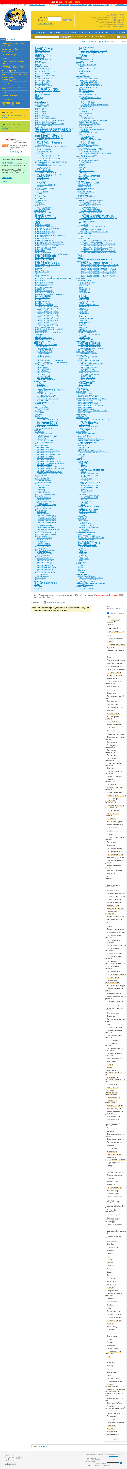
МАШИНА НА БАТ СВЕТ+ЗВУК (88, 506)
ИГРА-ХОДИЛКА (41, 237)
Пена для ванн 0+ (87, 101)
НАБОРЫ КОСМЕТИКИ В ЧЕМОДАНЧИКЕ (53, 362)
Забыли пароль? (11, 39)
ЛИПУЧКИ (82, 167)
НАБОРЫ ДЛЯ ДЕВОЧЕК (44, 79)
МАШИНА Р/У (82, 517)
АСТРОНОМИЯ (42, 386)
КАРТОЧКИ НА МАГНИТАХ (44, 259)
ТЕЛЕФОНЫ (39, 202)
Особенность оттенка (115, 1142)
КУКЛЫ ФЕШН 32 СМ (44, 428)
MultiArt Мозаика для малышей (46, 533)
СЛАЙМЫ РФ (82, 416)
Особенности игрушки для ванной (114, 941)
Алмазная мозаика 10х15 (47, 515)
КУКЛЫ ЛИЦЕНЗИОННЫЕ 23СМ (89, 343)
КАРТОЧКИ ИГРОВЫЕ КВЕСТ (45, 256)
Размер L (82, 548)
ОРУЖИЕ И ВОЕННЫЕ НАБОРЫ (46, 89)
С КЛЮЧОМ (83, 315)
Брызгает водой (113, 1333)
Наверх (44, 1446)
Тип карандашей (113, 905)
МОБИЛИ (40, 153)
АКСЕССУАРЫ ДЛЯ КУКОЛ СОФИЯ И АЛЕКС (94, 419)
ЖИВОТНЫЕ (39, 58)
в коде (88, 36)
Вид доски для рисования (111, 1044)
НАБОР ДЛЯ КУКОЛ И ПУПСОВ (90, 230)
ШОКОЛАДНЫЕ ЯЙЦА (85, 585)
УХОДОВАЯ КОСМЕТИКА (44, 364)
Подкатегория (112, 1416)
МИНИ (83, 465)
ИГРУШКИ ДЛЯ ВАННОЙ (86, 192)
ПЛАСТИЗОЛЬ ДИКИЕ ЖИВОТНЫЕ (90, 402)
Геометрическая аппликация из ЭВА (50, 473)
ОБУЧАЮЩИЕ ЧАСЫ (42, 298)
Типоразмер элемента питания (114, 1135)
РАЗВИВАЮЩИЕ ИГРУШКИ (87, 68)
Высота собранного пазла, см (113, 772)
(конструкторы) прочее (87, 282)
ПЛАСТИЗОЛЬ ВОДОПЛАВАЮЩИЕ (90, 400)
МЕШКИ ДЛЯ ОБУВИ (85, 186)
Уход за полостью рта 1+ (88, 113)
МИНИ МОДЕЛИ (85, 494)
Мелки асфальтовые (44, 508)
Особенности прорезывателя (111, 751)
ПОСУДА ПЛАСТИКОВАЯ (86, 576)
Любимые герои (113, 1194)
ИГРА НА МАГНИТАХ (42, 230)
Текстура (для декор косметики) (113, 1211)
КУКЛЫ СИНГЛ (84, 425)
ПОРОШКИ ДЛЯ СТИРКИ (89, 82)
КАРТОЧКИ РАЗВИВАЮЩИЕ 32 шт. (47, 263)
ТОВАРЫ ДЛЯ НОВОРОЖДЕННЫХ (90, 148)
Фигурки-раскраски (43, 555)
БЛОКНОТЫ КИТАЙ (84, 185)
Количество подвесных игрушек (115, 838)
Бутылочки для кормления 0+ (91, 152)
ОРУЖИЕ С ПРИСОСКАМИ (87, 397)
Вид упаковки (112, 1432)
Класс (109, 1339)
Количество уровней (114, 953)
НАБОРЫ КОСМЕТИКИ (87, 381)
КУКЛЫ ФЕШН (40, 426)
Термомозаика (42, 531)
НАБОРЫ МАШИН (84, 444)
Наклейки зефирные (44, 545)
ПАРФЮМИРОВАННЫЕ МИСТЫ (92, 52)
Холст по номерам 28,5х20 (46, 567)
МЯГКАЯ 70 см (40, 113)
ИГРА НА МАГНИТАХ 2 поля (45, 232)
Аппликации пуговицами (45, 459)
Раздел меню (112, 1151)
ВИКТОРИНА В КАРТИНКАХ (45, 216)
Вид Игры (110, 1244)
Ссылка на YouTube (114, 1403)
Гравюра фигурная (43, 493)
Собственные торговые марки (98, 42)
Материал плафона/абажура (113, 788)
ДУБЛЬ (37, 223)
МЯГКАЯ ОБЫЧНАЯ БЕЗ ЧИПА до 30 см (49, 120)
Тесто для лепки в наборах (46, 505)
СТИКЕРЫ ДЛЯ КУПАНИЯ (87, 197)
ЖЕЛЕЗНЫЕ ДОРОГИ (43, 56)
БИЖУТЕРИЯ (82, 359)
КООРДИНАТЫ (119, 32)
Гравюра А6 (41, 491)
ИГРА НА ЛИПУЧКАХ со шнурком (47, 228)
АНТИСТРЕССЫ (85, 162)
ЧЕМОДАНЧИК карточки (43, 338)
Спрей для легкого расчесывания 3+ (93, 129)
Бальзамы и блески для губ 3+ (89, 124)
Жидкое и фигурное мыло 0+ (91, 98)
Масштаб (110, 1024)
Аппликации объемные (45, 456)
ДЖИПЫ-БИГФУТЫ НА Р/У (87, 433)
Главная (83, 42)
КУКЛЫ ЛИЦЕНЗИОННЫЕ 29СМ (89, 346)
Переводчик (111, 1278)
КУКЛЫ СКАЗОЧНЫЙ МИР (88, 426)
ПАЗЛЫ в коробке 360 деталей (48, 319)
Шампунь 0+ (85, 92)
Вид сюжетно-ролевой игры (114, 697)
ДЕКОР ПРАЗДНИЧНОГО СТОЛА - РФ (91, 538)
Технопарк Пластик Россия (88, 527)
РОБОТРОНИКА (42, 400)
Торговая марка (113, 1435)
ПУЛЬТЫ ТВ (41, 183)
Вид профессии (113, 701)
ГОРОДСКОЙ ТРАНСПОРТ (90, 473)
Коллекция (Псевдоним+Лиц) (112, 1201)
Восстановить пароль (45, 24)
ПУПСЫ (80, 258)
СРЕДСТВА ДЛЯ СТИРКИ (88, 80)
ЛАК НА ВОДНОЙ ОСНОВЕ (90, 374)
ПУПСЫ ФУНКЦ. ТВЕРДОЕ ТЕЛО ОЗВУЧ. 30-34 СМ (98, 273)
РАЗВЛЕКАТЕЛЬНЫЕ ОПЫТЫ (47, 399)
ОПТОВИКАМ (70, 32)
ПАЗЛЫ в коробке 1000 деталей (48, 306)
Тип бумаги (111, 1305)
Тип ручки (110, 710)
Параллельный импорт (115, 651)
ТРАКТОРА (81, 454)
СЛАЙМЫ (38, 411)
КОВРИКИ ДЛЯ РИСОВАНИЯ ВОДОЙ (48, 136)
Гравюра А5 (41, 489)
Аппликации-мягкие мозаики (47, 466)
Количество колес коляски (113, 867)
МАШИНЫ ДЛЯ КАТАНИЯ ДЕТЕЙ (14, 74)
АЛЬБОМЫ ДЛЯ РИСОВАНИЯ (88, 183)
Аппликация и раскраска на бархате (49, 472)
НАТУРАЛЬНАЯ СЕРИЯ (43, 125)
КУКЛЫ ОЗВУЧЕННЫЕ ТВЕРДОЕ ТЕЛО (93, 242)
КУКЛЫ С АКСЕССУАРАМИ (88, 423)
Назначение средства (115, 1225)
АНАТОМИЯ (41, 385)
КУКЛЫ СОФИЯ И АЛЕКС (86, 421)
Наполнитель (112, 818)
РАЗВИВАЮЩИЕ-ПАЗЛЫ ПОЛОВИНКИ (49, 329)
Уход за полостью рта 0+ (88, 94)
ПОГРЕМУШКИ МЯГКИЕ (45, 157)
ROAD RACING (84, 284)
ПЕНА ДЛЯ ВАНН (44, 369)
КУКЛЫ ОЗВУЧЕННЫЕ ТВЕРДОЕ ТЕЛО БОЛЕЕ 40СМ (99, 252)
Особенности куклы (114, 1187)
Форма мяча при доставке (112, 814)
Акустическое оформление (111, 1101)
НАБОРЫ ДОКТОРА (42, 80)
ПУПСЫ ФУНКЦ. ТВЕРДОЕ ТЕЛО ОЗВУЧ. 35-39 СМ (98, 275)
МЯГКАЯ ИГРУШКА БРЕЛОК (45, 117)
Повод (109, 1166)
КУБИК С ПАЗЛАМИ (42, 272)
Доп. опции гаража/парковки (113, 957)
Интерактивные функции (116, 932)
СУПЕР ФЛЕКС (83, 178)
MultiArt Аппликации (42, 446)
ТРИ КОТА (82, 223)
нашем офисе (113, 1456)
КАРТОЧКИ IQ (40, 251)
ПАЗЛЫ (38, 299)
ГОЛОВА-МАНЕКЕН (84, 233)
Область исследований (116, 669)
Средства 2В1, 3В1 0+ (88, 103)
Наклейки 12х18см (43, 539)
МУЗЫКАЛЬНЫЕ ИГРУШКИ (45, 72)
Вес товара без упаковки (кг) (115, 1232)
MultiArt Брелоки (41, 475)
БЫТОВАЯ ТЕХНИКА (42, 51)
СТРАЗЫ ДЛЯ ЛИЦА (45, 350)
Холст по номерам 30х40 (45, 569)
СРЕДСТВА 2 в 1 (42, 371)
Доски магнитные (85, 72)
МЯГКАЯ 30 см (40, 108)
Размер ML (83, 552)
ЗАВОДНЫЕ (41, 132)
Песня (109, 1260)
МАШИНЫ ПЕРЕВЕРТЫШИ (45, 70)
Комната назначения (114, 792)
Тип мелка (111, 845)
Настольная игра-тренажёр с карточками (49, 294)
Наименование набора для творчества (114, 806)
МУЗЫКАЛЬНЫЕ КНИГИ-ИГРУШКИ (49, 174)
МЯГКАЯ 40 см (40, 110)
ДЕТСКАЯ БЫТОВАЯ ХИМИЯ (88, 79)
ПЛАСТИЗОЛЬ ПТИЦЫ (86, 409)
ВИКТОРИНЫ (41, 190)
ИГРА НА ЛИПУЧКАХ (42, 225)
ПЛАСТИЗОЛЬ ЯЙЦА (85, 413)
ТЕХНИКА (82, 326)
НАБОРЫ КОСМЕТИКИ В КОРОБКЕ (50, 360)
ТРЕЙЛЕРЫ (82, 456)
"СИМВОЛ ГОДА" (41, 106)
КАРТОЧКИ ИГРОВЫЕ (43, 252)
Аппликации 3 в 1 (43, 447)
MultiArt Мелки (40, 506)
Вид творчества (113, 810)
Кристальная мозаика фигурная (49, 529)
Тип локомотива (113, 1013)
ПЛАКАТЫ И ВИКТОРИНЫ (44, 188)
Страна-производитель (115, 1422)
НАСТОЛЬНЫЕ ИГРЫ (43, 87)
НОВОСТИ (85, 32)
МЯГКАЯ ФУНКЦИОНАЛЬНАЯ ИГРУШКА (49, 124)
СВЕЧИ (80, 560)
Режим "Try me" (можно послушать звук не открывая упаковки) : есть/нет (115, 1392)
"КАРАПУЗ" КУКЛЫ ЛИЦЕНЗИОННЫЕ (91, 200)
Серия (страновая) (114, 1348)
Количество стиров (114, 1228)
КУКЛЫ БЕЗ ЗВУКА (86, 239)
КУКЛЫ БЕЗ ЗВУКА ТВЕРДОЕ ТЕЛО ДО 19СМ (96, 240)
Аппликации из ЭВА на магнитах (48, 454)
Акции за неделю (16, 152)
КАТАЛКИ (81, 66)
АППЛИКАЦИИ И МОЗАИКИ (47, 433)
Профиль (110, 1342)
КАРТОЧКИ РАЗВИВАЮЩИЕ (45, 261)
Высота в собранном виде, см (114, 1036)
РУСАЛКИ (81, 571)
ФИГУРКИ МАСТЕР (86, 339)
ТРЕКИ (37, 99)
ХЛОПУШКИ (82, 562)
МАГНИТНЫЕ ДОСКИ (43, 68)
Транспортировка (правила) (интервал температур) (113, 1220)
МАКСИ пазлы (40, 280)
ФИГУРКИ (38, 101)
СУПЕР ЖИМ (82, 159)
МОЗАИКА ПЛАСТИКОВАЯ (44, 292)
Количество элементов (115, 825)
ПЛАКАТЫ (40, 193)
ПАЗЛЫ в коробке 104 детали (47, 308)
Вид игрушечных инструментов (112, 967)
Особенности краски (114, 851)
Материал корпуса (114, 713)
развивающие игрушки (101, 5)
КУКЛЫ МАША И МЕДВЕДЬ (87, 353)
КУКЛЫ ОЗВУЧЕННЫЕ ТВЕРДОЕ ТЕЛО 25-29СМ (98, 246)
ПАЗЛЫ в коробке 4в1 (43, 303)
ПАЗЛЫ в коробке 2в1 (43, 301)
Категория (111, 1419)
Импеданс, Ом (112, 1087)
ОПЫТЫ (38, 383)
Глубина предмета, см (115, 1172)
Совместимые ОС (113, 722)
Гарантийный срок (113, 1097)
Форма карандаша (114, 902)
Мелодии (110, 834)
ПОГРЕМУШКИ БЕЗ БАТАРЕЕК (48, 155)
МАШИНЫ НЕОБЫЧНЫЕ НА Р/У (89, 440)
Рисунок (110, 926)
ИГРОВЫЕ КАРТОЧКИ (43, 249)
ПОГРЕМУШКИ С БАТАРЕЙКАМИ (48, 159)
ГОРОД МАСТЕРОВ (84, 280)
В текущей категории (116, 613)
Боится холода (112, 1327)
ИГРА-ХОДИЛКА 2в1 (42, 239)
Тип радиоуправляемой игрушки (115, 738)
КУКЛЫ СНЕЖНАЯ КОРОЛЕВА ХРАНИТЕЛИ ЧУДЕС (97, 216)
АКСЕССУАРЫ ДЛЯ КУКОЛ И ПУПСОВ (91, 226)
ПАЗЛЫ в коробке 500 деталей (48, 320)
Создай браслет (42, 574)
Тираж (109, 1269)
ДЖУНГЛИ (82, 296)
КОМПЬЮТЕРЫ (42, 192)
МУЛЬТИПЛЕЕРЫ (43, 178)
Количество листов (114, 1320)
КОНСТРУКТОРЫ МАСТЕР (87, 331)
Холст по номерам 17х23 (45, 564)
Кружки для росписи (44, 552)
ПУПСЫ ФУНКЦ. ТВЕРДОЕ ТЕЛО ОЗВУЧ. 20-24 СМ (98, 270)
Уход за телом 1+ (85, 115)
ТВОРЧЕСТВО (42, 439)
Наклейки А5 (41, 541)
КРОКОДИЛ (39, 268)
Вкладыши (83, 70)
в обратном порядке (86, 595)
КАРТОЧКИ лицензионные (44, 258)
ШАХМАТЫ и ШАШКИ (42, 341)
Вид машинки (112, 742)
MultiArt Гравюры (41, 484)
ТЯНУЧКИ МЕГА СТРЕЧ (87, 179)
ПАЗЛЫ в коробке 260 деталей (48, 313)
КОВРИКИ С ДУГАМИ (44, 152)
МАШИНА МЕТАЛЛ (84, 461)
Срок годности (112, 1148)
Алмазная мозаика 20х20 (47, 517)
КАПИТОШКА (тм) (84, 193)
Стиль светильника (114, 776)
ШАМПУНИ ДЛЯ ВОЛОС (46, 379)
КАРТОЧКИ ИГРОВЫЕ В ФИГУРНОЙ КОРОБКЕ (51, 254)
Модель (110, 1068)
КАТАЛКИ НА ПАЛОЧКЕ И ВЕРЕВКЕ (49, 143)
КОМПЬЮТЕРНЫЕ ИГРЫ (88, 332)
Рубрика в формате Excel (56, 602)
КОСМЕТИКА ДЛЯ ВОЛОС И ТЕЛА (91, 364)
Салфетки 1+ (83, 108)
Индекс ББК (111, 1284)
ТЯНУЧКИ (82, 174)
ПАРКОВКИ (39, 92)
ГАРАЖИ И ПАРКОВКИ (87, 522)
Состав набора (112, 1040)
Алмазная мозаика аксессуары (49, 524)
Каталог (2, 39)
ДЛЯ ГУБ (40, 355)
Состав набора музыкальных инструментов (111, 800)
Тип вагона (111, 1016)
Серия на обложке (114, 1311)
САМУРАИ (82, 317)
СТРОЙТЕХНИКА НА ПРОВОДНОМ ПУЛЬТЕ (93, 453)
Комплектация (112, 1247)
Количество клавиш (114, 725)
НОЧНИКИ (40, 179)
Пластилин (41, 548)
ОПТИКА (40, 392)
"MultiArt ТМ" (39, 432)
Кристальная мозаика (44, 526)
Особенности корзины (115, 854)
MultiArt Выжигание (42, 479)
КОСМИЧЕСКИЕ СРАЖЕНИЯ (89, 334)
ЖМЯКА (82, 165)
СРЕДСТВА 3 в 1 (42, 374)
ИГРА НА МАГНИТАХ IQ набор (46, 233)
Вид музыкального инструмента (113, 683)
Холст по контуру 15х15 (45, 560)
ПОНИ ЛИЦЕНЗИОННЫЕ (86, 350)
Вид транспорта (113, 755)
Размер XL (83, 555)
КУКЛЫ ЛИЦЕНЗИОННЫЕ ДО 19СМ (90, 348)
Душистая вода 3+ (85, 125)
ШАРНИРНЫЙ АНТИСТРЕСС (89, 176)
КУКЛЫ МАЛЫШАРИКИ (87, 206)
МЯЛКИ (81, 169)
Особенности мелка (114, 848)
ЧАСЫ (37, 206)
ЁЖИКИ (82, 164)
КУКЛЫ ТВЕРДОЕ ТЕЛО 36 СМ (47, 425)
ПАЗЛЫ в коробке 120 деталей (48, 310)
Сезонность (111, 1425)
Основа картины (113, 890)
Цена (109, 616)
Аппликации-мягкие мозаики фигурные (50, 468)
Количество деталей (115, 638)
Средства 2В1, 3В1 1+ (88, 119)
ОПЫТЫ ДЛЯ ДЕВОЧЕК (45, 393)
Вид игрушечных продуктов (112, 949)
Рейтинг (110, 625)
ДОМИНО (38, 221)
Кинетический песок (44, 498)
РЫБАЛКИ (39, 98)
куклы (90, 5)
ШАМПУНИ (85, 56)
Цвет (109, 1375)
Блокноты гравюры (43, 486)
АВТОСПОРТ (83, 286)
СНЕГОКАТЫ (7, 99)
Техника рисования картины (113, 878)
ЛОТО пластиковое (42, 275)
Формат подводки (113, 1005)
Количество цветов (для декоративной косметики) (115, 1206)
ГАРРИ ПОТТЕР (84, 292)
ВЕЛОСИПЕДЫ (8, 83)
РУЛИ (37, 96)
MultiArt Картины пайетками (45, 494)
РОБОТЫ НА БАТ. (84, 447)
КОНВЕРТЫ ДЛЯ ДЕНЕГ (86, 539)
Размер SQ (83, 553)
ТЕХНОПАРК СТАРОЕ (85, 529)
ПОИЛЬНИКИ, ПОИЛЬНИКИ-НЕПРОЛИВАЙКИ (95, 153)
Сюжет (109, 882)
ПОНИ (80, 254)
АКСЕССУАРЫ (42, 346)
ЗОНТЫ (38, 61)
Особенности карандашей (111, 912)
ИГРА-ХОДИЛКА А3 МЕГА (44, 240)
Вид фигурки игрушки (115, 690)
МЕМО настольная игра (43, 287)
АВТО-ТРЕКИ (83, 520)
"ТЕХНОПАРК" (84, 531)
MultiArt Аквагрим (41, 444)
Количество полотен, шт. (116, 896)
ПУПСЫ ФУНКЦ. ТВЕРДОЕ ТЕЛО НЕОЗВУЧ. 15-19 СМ (100, 265)
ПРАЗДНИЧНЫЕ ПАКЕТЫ (87, 545)
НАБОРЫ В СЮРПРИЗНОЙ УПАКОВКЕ (50, 390)
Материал (110, 1428)
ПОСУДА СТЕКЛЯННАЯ (87, 579)
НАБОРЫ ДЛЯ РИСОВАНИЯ (47, 437)
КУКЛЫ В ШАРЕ (42, 418)
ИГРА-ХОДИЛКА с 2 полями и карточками (49, 244)
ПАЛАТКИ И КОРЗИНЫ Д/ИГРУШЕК (47, 91)
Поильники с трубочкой (89, 155)
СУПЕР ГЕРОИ (84, 338)
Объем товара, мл (114, 1155)
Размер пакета (112, 654)
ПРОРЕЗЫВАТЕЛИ (43, 160)
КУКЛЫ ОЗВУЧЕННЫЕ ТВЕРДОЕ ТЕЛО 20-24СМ (98, 244)
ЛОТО (37, 273)
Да (121, 628)
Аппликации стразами (44, 465)
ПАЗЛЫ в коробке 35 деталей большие (50, 317)
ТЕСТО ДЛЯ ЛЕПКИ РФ (45, 440)
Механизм (111, 1363)
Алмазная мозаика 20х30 (47, 519)
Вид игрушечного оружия (116, 974)
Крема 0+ (84, 99)
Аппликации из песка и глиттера (48, 451)
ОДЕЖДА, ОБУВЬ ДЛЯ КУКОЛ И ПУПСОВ (93, 232)
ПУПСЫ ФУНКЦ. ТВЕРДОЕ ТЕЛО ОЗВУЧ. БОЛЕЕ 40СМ (100, 277)
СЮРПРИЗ (81, 573)
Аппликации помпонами (45, 458)
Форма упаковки (113, 1120)
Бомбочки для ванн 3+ (88, 136)
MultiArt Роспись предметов (45, 550)
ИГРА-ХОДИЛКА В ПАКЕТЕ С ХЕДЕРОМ (49, 242)
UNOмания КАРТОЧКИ (43, 212)
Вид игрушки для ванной (116, 945)
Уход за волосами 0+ (86, 91)
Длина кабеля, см (113, 731)
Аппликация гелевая (44, 470)
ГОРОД (81, 294)
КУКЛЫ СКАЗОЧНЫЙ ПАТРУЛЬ (90, 212)
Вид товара (111, 1241)
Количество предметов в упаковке (115, 998)
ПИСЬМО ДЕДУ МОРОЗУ (86, 541)
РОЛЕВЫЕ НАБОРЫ (42, 94)
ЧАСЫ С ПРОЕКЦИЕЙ (45, 209)
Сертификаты (7, 178)
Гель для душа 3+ (87, 138)
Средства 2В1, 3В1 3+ (88, 143)
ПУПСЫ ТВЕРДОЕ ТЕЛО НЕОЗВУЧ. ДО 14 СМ (97, 263)
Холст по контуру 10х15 (45, 559)
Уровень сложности (114, 871)
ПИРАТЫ (82, 308)
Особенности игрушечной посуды (112, 981)
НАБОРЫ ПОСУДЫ (42, 84)
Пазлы (81, 73)
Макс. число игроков (115, 663)
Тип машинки (112, 679)
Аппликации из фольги (45, 453)
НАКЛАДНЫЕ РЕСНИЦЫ (89, 367)
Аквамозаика (41, 512)
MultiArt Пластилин (42, 546)
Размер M (82, 550)
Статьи (4, 181)
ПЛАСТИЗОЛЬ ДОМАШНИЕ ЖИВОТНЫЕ (92, 406)
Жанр (109, 1308)
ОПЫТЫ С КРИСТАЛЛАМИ (46, 395)
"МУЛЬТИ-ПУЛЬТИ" (42, 105)
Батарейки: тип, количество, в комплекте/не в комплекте (115, 1408)
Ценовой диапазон (114, 1378)
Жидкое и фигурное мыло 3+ (91, 139)
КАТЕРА (38, 65)
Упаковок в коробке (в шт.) (114, 1399)
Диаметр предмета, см (115, 929)
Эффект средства (114, 1215)
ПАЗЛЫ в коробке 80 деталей (47, 326)
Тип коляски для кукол (115, 858)
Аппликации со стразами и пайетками (50, 463)
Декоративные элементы (116, 795)
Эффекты (110, 1131)
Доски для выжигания (44, 482)
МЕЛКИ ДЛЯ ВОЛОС (88, 366)
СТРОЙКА (82, 324)
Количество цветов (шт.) (116, 917)
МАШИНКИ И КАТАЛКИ (43, 139)
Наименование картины (116, 893)
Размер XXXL (84, 559)
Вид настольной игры (115, 666)
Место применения (114, 994)
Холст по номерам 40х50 (45, 571)
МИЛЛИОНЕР (40, 289)
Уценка (4, 58)
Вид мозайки (112, 828)
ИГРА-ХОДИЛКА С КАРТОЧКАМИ (46, 246)
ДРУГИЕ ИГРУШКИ (42, 54)
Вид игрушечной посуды (116, 986)
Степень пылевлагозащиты (112, 780)
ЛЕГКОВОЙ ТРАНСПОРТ (89, 475)
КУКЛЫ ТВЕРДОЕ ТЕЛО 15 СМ (47, 419)
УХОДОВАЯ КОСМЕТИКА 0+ (88, 87)
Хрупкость (111, 1178)
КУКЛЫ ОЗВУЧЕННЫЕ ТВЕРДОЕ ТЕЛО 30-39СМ (98, 249)
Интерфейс (111, 728)
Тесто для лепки (42, 503)
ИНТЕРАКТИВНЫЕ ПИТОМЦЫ (46, 583)
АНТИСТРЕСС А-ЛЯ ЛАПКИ (89, 160)
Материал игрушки (114, 1191)
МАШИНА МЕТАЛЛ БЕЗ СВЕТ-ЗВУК (91, 470)
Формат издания (113, 1302)
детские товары (121, 5)
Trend (109, 657)
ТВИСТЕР (38, 334)
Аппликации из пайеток (45, 449)
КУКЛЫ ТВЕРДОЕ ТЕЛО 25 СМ (47, 421)
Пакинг (109, 1253)
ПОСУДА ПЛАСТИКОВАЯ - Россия (91, 578)
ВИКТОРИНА (39, 214)
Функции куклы (112, 1181)
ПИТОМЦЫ (81, 567)
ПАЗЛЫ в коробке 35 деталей (47, 315)
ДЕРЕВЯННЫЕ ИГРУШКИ (87, 65)
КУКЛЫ (37, 416)
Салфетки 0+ (83, 89)
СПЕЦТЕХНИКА (84, 322)
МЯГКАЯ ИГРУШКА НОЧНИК (45, 119)
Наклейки (110, 1266)
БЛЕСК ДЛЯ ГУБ (85, 362)
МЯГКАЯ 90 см (40, 115)
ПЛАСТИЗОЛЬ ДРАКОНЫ (86, 407)
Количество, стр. (113, 1413)
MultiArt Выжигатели (44, 480)
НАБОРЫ (40, 359)
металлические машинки (78, 5)
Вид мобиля (111, 842)
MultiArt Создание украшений (45, 573)
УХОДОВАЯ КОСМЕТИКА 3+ (88, 122)
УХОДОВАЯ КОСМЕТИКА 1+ (88, 106)
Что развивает (112, 1291)
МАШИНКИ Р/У (42, 145)
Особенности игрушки (115, 971)
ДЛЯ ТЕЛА (40, 366)
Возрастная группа (114, 899)
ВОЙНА (83, 472)
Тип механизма (112, 1336)
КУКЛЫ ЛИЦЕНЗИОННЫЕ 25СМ (89, 345)
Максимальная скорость (116, 734)
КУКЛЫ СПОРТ (84, 430)
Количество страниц (114, 1317)
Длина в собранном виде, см (113, 1031)
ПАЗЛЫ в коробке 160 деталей (48, 312)
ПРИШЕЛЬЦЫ (84, 313)
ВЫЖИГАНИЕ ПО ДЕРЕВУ (46, 435)
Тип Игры (110, 1250)
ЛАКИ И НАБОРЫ (85, 372)
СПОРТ (4, 92)
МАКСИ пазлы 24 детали (44, 282)
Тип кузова (111, 1345)
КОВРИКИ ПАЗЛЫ (41, 66)
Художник (110, 648)
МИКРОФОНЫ (42, 164)
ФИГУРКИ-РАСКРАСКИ (45, 442)
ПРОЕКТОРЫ (41, 181)
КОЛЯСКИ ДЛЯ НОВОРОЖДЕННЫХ (9, 79)
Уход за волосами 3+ (86, 127)
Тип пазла (110, 768)
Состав (109, 1275)
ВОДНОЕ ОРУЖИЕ (42, 52)
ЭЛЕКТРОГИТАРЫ (43, 167)
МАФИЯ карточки (41, 286)
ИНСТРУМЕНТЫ (41, 63)
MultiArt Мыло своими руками (45, 534)
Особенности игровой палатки (114, 990)
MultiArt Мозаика (41, 510)
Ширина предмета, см (115, 1163)
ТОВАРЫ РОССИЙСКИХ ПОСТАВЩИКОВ (11, 104)
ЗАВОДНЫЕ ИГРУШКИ (43, 59)
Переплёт (110, 1299)
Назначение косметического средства (115, 1158)
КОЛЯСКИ (82, 228)
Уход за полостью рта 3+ (88, 132)
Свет (109, 1360)
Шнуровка (82, 75)
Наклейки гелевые (43, 543)
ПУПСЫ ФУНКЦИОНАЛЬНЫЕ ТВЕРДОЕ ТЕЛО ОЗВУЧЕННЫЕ (101, 268)
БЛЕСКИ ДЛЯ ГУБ (44, 357)
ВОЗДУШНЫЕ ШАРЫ (85, 534)
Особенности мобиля (115, 831)
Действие (110, 1128)
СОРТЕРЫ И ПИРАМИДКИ (46, 185)
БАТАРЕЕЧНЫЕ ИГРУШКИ (44, 49)
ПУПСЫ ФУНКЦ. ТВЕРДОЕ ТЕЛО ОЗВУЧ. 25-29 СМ (98, 272)
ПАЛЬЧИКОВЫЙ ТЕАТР (86, 195)
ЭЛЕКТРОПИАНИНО (44, 169)
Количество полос (114, 1084)
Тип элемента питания (115, 1139)
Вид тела (110, 1330)
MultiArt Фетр (39, 579)
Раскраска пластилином (45, 501)
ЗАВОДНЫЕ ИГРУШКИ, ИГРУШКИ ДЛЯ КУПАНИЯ (53, 131)
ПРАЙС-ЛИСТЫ (101, 32)
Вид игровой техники (115, 1002)
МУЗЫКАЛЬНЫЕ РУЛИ (45, 176)
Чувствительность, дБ (115, 1058)
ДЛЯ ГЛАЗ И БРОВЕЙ (44, 352)
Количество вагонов (114, 1027)
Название (110, 1287)
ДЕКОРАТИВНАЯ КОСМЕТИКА (46, 345)
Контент (110, 1369)
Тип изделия (111, 1366)
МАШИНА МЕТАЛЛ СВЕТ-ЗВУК (90, 482)
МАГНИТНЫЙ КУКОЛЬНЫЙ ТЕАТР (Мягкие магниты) (54, 279)
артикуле (96, 36)
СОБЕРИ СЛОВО (41, 331)
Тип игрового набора (114, 687)
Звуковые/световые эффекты (113, 1295)
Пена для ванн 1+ (87, 117)
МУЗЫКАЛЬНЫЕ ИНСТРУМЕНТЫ (49, 165)
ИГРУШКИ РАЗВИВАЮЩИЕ (46, 172)
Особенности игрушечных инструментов (115, 962)
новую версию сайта (70, 2)
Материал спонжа (113, 704)
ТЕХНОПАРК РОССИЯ (86, 526)
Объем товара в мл (114, 1197)
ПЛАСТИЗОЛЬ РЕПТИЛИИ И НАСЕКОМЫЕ (93, 411)
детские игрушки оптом (37, 5)
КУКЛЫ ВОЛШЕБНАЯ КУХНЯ (89, 202)
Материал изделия (114, 1109)
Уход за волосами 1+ (86, 110)
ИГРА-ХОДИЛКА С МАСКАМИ (45, 247)
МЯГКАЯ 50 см (40, 112)
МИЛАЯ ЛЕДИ (83, 386)
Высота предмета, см (115, 1175)
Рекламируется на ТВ (116, 631)
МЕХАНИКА (83, 303)
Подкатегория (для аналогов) (113, 1352)
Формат (110, 1263)
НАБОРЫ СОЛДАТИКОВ (43, 85)
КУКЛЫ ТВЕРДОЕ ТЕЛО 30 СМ (47, 423)
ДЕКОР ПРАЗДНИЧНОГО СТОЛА (89, 536)
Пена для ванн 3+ (87, 141)
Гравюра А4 (41, 487)
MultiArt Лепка (40, 496)
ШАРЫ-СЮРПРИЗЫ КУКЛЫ (87, 588)
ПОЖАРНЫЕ (83, 310)
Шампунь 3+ (85, 131)
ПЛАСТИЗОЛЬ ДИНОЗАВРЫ (88, 404)
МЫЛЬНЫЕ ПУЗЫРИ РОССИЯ (46, 75)
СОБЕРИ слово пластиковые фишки (48, 332)
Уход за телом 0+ (85, 96)
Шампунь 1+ (85, 112)
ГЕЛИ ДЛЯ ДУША (44, 367)
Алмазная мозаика (43, 513)
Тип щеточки (111, 693)
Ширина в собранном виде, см (114, 1009)
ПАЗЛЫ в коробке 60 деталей (47, 324)
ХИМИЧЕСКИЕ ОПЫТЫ (45, 402)
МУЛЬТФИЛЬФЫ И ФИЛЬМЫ (89, 305)
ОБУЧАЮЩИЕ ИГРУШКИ (44, 171)
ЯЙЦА (83, 505)
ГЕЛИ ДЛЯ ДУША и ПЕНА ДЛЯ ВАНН (94, 51)
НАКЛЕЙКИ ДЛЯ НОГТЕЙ (90, 379)
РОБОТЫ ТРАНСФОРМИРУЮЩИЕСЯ (91, 451)
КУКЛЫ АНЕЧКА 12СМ (86, 59)
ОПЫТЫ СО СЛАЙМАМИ (45, 397)
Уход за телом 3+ (85, 134)
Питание (110, 1064)
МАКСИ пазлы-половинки (44, 284)
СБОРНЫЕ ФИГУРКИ (86, 319)
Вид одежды (111, 1372)
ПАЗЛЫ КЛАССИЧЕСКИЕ (44, 305)
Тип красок (111, 874)
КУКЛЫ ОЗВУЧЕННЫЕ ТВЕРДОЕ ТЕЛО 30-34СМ (98, 247)
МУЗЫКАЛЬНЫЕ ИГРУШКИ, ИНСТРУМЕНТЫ (51, 162)
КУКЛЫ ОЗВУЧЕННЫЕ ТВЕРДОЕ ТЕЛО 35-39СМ (98, 251)
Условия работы (8, 162)
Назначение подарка (114, 1169)
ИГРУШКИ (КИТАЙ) (9, 71)
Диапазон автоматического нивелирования (111, 1092)
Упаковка (110, 1145)
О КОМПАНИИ (39, 32)
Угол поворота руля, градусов (113, 717)
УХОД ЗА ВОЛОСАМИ (44, 378)
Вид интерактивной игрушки (113, 936)
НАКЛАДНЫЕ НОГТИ (45, 348)
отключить (117, 608)
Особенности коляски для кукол (114, 862)
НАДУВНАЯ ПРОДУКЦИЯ (11, 96)
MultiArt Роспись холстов (43, 557)
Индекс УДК (111, 1281)
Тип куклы (111, 1184)
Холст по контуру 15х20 (45, 562)
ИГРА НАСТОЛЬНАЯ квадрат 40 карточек (49, 235)
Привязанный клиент (115, 1381)
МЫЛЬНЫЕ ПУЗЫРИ (42, 73)
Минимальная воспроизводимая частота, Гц (115, 1072)
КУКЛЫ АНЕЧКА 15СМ (86, 61)
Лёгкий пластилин (43, 499)
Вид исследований (114, 672)
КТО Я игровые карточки (43, 270)
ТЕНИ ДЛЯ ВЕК (43, 353)
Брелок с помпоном (44, 477)
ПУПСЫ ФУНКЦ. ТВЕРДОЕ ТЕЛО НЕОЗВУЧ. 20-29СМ (99, 266)
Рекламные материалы (10, 55)
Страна (109, 1272)
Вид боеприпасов (113, 977)
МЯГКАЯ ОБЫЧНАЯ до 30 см (45, 122)
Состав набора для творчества (113, 886)
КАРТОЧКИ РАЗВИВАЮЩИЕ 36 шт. (47, 265)
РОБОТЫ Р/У (82, 449)
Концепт (110, 641)
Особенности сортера (115, 707)
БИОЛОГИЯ (41, 388)
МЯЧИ (37, 77)
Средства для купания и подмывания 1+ (95, 120)
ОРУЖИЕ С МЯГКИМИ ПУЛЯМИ (89, 395)
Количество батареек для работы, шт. (114, 1113)
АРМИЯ (82, 287)
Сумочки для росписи (44, 553)
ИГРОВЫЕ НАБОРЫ (85, 393)
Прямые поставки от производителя (113, 1124)
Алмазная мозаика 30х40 (47, 520)
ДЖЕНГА (38, 219)
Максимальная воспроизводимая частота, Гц (115, 1079)
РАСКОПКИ (39, 404)
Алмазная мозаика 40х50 (47, 522)
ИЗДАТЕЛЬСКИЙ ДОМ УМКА (13, 67)
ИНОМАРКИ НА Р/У (84, 437)
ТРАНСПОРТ (83, 327)
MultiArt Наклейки (41, 536)
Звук (109, 1356)
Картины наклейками (44, 538)
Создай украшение (43, 576)
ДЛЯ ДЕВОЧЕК (84, 299)
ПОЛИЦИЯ (83, 312)
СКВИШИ (82, 172)
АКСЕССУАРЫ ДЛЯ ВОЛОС (87, 357)
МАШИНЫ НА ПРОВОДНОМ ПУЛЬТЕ (91, 439)
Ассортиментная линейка (116, 644)
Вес (108, 1256)
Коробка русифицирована (111, 1385)
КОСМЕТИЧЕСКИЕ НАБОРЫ (89, 371)
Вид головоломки (113, 1117)
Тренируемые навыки (115, 1105)
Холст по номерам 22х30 (45, 566)
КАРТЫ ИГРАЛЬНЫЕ (42, 266)
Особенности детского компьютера (114, 1049)
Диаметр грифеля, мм (115, 923)
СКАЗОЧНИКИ (40, 127)
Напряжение (111, 784)
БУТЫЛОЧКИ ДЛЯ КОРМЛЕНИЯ (90, 150)
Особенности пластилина (111, 759)
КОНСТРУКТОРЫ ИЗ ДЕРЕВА (89, 301)
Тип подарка (111, 1061)
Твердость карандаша (115, 909)
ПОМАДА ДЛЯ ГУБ (85, 383)
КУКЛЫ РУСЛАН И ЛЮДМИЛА (89, 209)
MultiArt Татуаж (40, 578)
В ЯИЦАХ (82, 291)
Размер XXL (83, 557)
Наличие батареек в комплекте (113, 1054)
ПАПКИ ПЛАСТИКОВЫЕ (86, 188)
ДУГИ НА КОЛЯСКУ (44, 150)
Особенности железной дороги (115, 1020)
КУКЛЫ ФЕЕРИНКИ (86, 219)
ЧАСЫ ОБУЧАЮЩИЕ (44, 207)
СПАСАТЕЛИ (83, 320)
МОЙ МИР (82, 336)
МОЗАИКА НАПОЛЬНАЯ (43, 291)
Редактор (110, 1323)
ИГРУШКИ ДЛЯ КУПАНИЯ (46, 134)
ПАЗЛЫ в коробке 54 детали (47, 322)
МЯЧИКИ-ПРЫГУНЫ (86, 171)
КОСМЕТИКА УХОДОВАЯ (86, 47)
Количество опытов (114, 676)
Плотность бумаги (114, 1314)
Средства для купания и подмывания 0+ (95, 105)
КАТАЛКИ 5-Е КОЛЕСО (45, 141)
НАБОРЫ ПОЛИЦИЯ (42, 82)
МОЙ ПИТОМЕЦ (83, 390)
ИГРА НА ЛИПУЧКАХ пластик (45, 226)
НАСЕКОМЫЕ (84, 306)
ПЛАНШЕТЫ (39, 195)
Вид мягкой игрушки (114, 822)
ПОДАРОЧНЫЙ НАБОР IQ (44, 327)
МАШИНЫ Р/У (40, 586)
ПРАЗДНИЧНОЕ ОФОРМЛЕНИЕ (89, 543)
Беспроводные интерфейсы (111, 746)
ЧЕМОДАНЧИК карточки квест (45, 339)
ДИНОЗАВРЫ (84, 298)
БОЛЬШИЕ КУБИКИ (86, 289)
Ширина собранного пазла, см (113, 764)
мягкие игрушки (63, 5)
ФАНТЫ (38, 336)
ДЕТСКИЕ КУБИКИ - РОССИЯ (45, 218)
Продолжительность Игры (113, 1237)
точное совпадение (77, 36)
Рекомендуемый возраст (116, 660)
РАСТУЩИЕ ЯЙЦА (41, 407)
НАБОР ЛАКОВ (86, 376)
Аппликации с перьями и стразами (49, 461)
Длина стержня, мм (114, 920)
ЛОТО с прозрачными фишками (46, 277)
